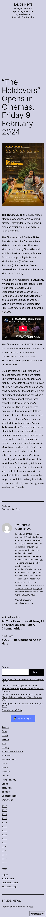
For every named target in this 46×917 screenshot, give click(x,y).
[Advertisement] (23, 50)
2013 (4, 858)
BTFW (5, 735)
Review (5, 775)
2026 (4, 806)
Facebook (27, 588)
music (5, 763)
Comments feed (10, 882)
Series (5, 784)
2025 (4, 810)
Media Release (9, 759)
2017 (4, 842)
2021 (4, 826)
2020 (4, 830)
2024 (4, 814)
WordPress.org (9, 886)
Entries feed (8, 878)
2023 (4, 818)
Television (7, 788)
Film (18, 509)
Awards (5, 727)
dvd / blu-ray (9, 780)
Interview (6, 755)
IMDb (33, 595)
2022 (4, 822)
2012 (4, 862)
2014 (4, 854)
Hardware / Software (12, 751)
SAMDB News (23, 4)
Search (5, 667)
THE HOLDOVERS (12, 215)
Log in (5, 874)
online (5, 767)
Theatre (6, 792)
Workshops (7, 800)
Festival (5, 739)
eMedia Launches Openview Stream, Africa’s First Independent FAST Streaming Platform (23, 688)
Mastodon (19, 591)
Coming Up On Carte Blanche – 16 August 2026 (22, 704)
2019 (4, 834)
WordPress (27, 906)
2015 (4, 850)
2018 (4, 838)
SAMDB (26, 595)
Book (4, 731)
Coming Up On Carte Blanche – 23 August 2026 (23, 680)
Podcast (6, 771)
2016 (4, 846)
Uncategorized (9, 796)
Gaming (5, 747)
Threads (28, 591)
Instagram (37, 588)
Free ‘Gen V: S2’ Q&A (12, 710)
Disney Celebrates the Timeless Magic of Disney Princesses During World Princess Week (22, 697)
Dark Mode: (35, 914)
